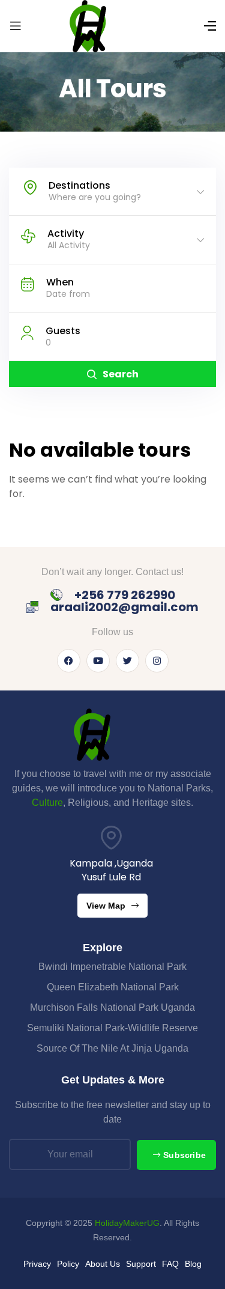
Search (121, 374)
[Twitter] (127, 660)
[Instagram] (157, 660)
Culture (47, 802)
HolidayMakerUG (127, 1223)
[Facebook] (68, 660)
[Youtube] (98, 660)
